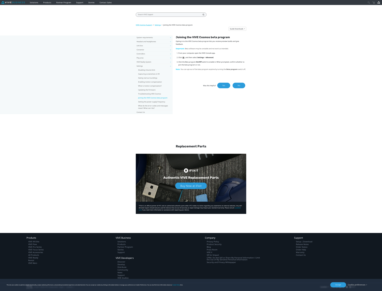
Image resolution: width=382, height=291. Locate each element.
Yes (223, 85)
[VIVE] (13, 2)
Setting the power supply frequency (151, 102)
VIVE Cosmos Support (144, 25)
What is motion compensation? (150, 86)
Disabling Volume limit (146, 70)
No (239, 85)
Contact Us (141, 112)
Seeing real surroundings (147, 78)
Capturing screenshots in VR (149, 74)
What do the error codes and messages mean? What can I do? (153, 107)
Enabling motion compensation (150, 82)
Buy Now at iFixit (191, 186)
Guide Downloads (237, 29)
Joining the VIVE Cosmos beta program (152, 98)
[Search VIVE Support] (202, 15)
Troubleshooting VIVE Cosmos (149, 94)
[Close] (368, 2)
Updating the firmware (146, 90)
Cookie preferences (356, 284)
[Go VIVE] (378, 2)
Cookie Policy (176, 285)
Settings (158, 25)
